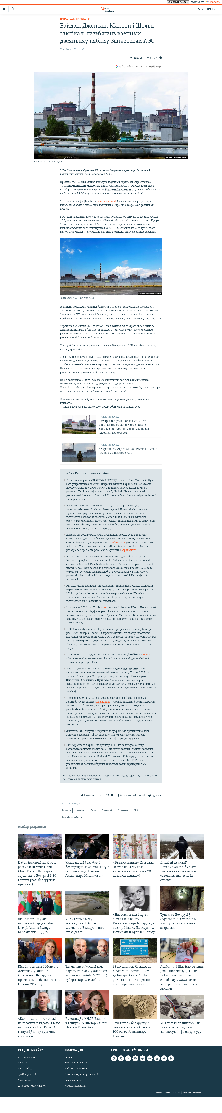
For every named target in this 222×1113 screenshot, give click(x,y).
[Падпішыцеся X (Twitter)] (128, 1058)
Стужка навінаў (26, 1057)
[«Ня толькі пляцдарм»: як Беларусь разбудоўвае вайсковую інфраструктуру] (182, 1007)
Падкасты (23, 1063)
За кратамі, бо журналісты (32, 1086)
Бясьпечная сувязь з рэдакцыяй (81, 1074)
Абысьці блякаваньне (75, 1063)
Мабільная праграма (75, 1068)
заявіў (105, 607)
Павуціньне (103, 702)
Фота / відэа (24, 1080)
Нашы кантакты (73, 1080)
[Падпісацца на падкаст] (142, 1058)
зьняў (146, 654)
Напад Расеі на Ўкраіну (75, 19)
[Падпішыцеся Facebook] (121, 1058)
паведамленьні (106, 201)
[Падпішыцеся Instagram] (157, 1058)
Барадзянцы (128, 550)
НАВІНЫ (211, 9)
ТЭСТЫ (199, 9)
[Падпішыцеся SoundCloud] (150, 1058)
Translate (215, 2)
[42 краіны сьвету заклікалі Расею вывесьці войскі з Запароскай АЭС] (79, 452)
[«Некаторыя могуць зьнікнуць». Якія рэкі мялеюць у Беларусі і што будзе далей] (87, 903)
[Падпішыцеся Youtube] (135, 1058)
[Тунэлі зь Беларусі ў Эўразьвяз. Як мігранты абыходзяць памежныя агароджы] (182, 898)
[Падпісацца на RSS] (171, 1058)
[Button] (137, 58)
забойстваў (118, 542)
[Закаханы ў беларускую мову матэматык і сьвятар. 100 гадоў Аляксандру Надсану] (135, 1007)
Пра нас (68, 1057)
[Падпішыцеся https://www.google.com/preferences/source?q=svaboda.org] (114, 1058)
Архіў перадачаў (27, 1074)
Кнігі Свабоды (25, 1068)
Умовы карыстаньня (75, 1086)
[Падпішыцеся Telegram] (164, 1058)
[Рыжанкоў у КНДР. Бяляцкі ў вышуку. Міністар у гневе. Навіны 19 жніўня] (87, 1002)
